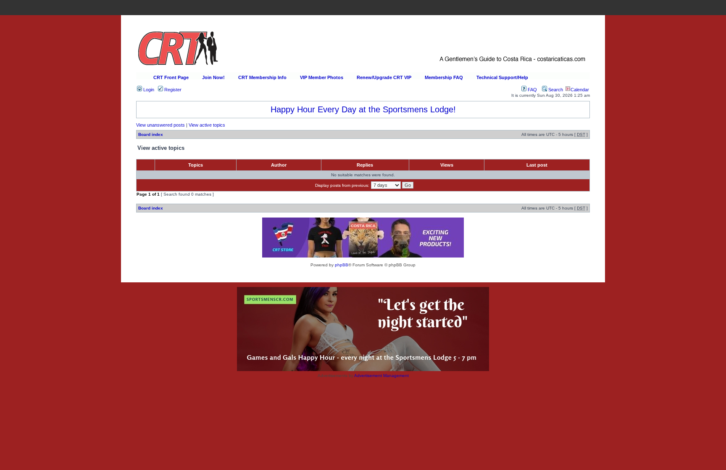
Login (148, 89)
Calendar (580, 89)
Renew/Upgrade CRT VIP (384, 77)
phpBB (341, 265)
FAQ (531, 89)
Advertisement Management (381, 375)
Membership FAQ (444, 77)
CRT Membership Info (262, 77)
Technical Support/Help (502, 77)
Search (555, 89)
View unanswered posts (160, 124)
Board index (150, 134)
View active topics (207, 124)
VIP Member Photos (321, 77)
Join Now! (213, 77)
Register (172, 89)
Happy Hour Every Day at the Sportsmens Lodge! (363, 109)
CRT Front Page (171, 77)
